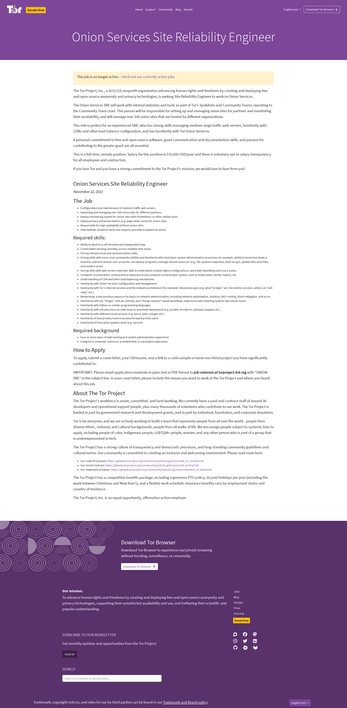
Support (150, 9)
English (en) (291, 9)
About (139, 9)
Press (237, 608)
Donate (188, 9)
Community (165, 9)
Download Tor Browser (320, 9)
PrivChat (239, 613)
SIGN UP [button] (70, 654)
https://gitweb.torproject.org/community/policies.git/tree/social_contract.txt (152, 465)
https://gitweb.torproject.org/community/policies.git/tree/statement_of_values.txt (161, 469)
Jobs (237, 591)
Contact (238, 602)
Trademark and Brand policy (185, 702)
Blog (178, 9)
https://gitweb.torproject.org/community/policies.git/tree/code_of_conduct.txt (155, 461)
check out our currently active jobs (148, 76)
